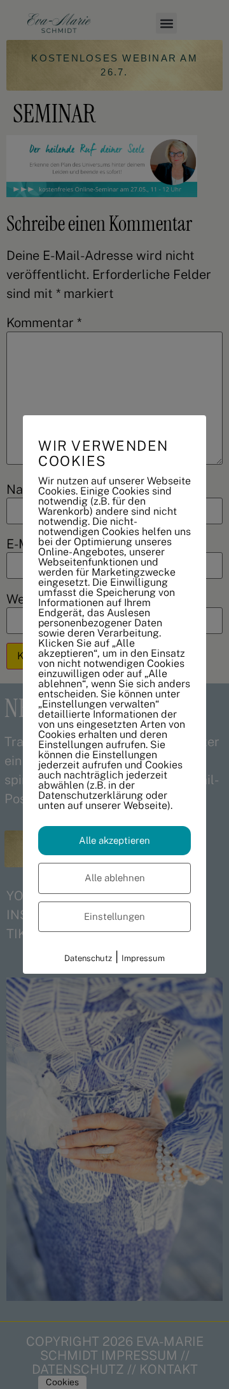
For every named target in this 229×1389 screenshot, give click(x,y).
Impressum (143, 958)
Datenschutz (88, 958)
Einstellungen (114, 916)
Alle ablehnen (115, 877)
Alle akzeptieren (114, 840)
